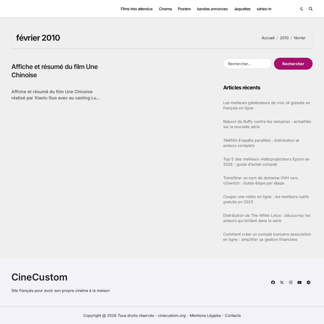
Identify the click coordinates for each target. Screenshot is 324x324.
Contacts (233, 315)
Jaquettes (242, 8)
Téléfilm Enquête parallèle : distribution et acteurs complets (261, 143)
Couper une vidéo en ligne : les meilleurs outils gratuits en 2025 (266, 199)
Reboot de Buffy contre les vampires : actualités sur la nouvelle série (267, 124)
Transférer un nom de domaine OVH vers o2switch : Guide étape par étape (260, 180)
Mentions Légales (206, 315)
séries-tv (264, 8)
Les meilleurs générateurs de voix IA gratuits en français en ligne (266, 105)
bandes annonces (212, 8)
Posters (184, 8)
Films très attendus (137, 8)
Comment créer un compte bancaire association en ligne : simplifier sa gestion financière (267, 237)
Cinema (165, 8)
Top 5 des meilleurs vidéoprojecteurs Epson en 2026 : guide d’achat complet (266, 162)
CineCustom (39, 277)
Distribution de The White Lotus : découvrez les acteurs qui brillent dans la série (266, 218)
